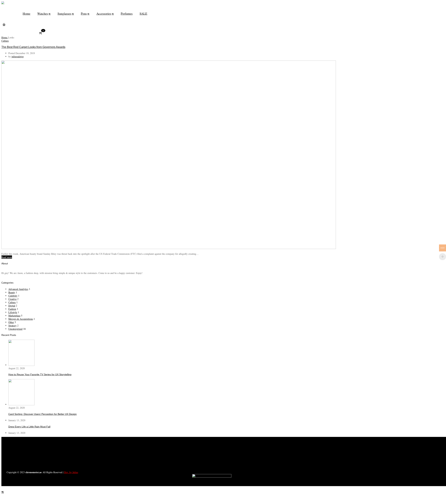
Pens (84, 13)
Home (26, 13)
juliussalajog (17, 56)
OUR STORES (119, 455)
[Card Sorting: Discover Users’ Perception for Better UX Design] (21, 404)
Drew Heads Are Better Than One (26, 439)
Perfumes (127, 13)
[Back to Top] (2, 492)
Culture (5, 40)
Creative (12, 299)
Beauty (11, 292)
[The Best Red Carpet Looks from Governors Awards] (168, 248)
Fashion (12, 309)
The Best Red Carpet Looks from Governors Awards (33, 47)
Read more (6, 257)
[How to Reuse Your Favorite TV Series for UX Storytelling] (21, 365)
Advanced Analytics (18, 289)
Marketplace (14, 315)
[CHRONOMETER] (2, 3)
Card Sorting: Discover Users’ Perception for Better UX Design (42, 414)
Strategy (12, 325)
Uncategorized (15, 328)
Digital (11, 305)
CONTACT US (119, 449)
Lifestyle (12, 312)
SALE (143, 13)
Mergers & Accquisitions (20, 319)
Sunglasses (64, 13)
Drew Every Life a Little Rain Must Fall (29, 426)
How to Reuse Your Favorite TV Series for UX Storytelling (39, 374)
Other (11, 322)
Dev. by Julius (71, 472)
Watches (42, 13)
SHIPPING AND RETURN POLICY (119, 461)
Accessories (103, 13)
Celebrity (12, 295)
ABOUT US (119, 444)
